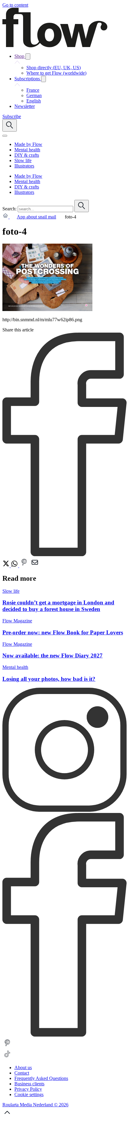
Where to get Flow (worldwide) (56, 73)
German (34, 95)
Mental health (15, 667)
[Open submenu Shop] (28, 56)
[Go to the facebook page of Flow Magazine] (64, 1035)
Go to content (15, 4)
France (32, 90)
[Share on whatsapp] (15, 565)
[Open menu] (4, 136)
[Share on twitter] (6, 565)
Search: (9, 208)
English (33, 100)
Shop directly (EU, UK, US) (53, 67)
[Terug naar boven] (7, 1115)
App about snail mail (36, 216)
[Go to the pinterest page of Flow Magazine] (7, 1046)
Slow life (11, 591)
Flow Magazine (17, 620)
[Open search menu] (9, 125)
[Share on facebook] (64, 554)
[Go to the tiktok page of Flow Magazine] (7, 1057)
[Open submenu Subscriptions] (43, 79)
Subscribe (11, 116)
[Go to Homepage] (54, 45)
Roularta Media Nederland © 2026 (35, 1104)
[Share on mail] (35, 565)
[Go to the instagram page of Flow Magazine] (64, 810)
